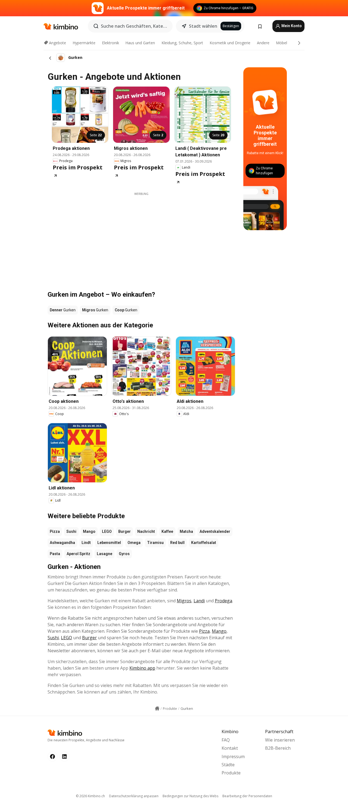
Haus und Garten (140, 42)
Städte (228, 765)
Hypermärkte (84, 42)
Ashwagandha (62, 542)
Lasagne (104, 554)
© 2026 (90, 796)
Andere (263, 42)
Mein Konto (291, 26)
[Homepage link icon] (157, 708)
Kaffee (167, 531)
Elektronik (110, 42)
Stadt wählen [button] (203, 26)
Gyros (124, 554)
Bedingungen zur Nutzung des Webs (190, 796)
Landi (199, 601)
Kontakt (230, 748)
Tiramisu (155, 542)
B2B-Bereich (278, 748)
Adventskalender (215, 531)
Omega (134, 542)
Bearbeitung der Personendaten (247, 796)
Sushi (71, 531)
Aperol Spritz (78, 554)
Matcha (186, 531)
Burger (124, 531)
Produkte (231, 773)
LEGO (107, 531)
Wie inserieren (280, 740)
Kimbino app (142, 668)
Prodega (223, 601)
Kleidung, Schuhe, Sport (182, 42)
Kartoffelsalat (203, 542)
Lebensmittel (109, 542)
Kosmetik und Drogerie (230, 42)
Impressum (233, 756)
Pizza (55, 531)
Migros (184, 601)
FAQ (226, 740)
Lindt (86, 542)
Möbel (281, 42)
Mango (89, 531)
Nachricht (146, 531)
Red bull (177, 542)
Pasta (55, 554)
